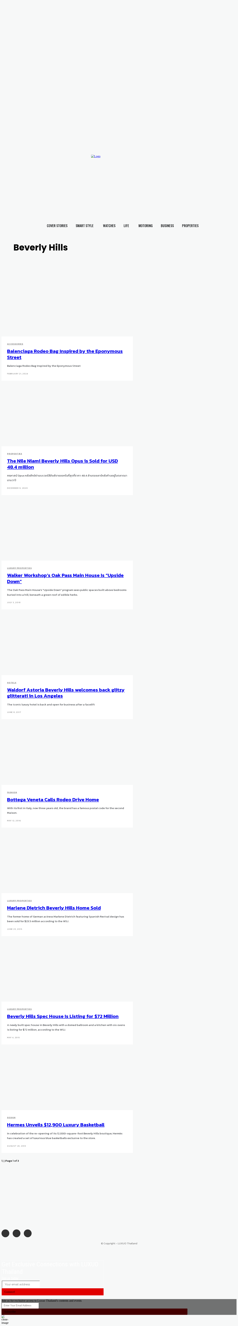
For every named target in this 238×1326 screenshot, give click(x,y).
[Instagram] (183, 179)
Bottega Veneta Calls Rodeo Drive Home (53, 799)
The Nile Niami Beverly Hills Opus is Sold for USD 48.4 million (62, 464)
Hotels (11, 682)
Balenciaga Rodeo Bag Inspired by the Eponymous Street (65, 354)
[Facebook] (176, 179)
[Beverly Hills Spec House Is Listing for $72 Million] (61, 972)
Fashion (12, 792)
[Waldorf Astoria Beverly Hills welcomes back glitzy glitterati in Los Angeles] (61, 645)
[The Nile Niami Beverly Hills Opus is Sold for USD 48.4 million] (61, 416)
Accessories (15, 343)
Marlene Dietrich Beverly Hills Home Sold (54, 908)
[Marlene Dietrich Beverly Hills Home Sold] (61, 863)
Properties (14, 453)
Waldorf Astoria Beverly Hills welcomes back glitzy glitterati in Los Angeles (66, 692)
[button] (228, 186)
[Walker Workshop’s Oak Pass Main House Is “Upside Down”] (61, 531)
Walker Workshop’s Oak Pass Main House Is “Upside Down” (65, 578)
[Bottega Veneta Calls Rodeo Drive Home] (61, 755)
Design (11, 1117)
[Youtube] (191, 179)
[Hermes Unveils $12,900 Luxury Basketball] (61, 1080)
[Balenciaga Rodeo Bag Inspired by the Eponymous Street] (61, 306)
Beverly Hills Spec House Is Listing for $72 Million (63, 1016)
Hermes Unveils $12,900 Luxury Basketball (55, 1124)
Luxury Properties (19, 568)
